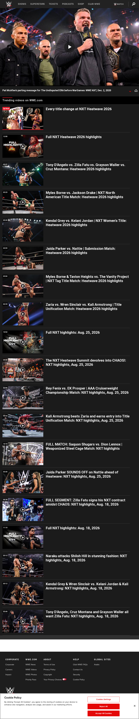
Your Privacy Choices (53, 679)
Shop (81, 4)
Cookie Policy (79, 679)
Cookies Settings (103, 699)
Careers (8, 669)
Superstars (37, 4)
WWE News (31, 664)
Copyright (48, 674)
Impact (8, 674)
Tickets (53, 4)
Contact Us (78, 669)
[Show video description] (130, 91)
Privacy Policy (49, 669)
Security (76, 674)
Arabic (96, 664)
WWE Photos (31, 674)
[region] (69, 706)
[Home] (8, 4)
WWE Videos (31, 669)
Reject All (103, 706)
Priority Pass (31, 679)
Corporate (9, 664)
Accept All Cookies (103, 713)
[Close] (135, 706)
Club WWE (94, 4)
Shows (22, 4)
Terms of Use (49, 664)
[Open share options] (136, 91)
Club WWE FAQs (80, 664)
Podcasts (68, 4)
